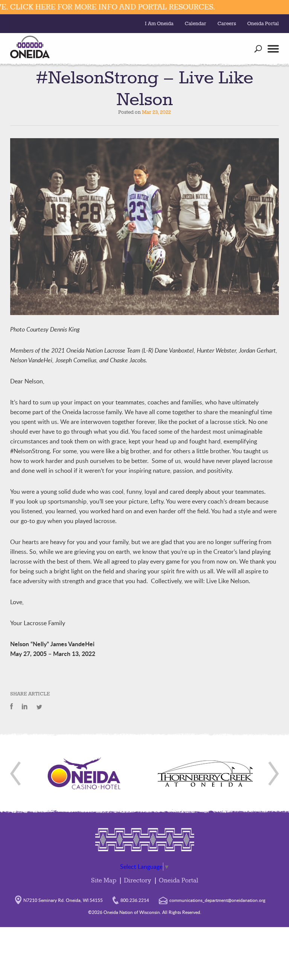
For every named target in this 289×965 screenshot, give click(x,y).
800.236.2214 (134, 900)
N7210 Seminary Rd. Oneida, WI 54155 (63, 900)
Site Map (103, 881)
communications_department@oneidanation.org (217, 900)
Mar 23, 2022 (156, 112)
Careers (227, 24)
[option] (84, 773)
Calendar (195, 24)
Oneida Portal (263, 24)
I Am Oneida (159, 24)
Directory (137, 881)
